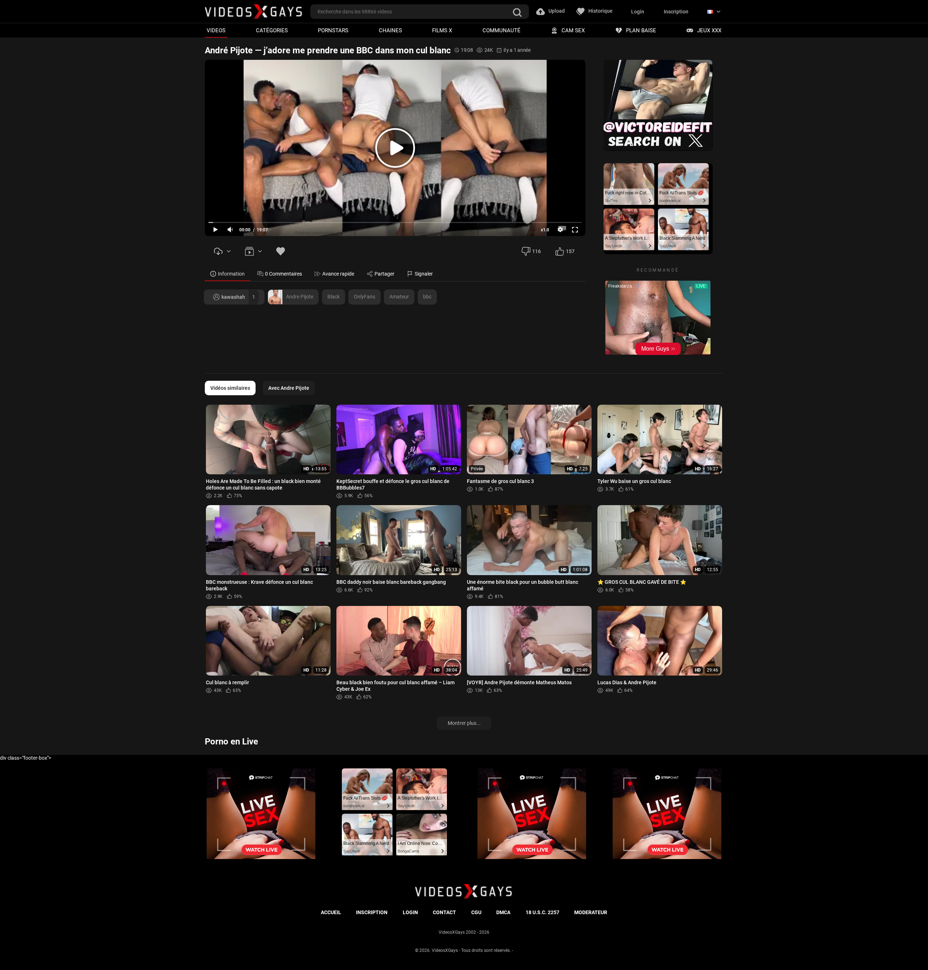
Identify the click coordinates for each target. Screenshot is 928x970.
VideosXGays (445, 950)
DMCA (503, 912)
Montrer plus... (464, 723)
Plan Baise (641, 30)
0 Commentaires (283, 274)
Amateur (399, 297)
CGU (476, 912)
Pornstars (333, 30)
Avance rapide (338, 274)
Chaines (390, 30)
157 (570, 251)
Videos (216, 30)
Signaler (424, 274)
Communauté (501, 30)
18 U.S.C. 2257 (542, 912)
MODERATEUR (590, 912)
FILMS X (442, 30)
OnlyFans (364, 297)
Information (231, 274)
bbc (427, 297)
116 (536, 251)
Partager (384, 274)
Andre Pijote (299, 297)
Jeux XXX (709, 30)
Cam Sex (573, 30)
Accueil (331, 912)
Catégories (272, 30)
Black (333, 297)
